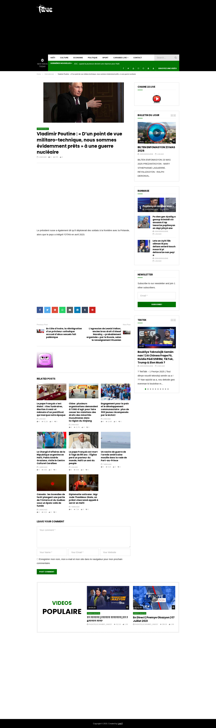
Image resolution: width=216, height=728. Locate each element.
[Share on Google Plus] (55, 310)
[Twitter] (128, 68)
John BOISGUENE (146, 154)
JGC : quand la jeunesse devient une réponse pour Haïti (96, 64)
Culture (64, 58)
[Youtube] (133, 68)
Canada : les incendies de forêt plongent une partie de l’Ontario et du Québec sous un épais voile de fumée (51, 500)
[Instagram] (138, 68)
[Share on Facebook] (40, 310)
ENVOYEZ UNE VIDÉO (167, 68)
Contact (137, 58)
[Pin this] (92, 310)
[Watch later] (143, 68)
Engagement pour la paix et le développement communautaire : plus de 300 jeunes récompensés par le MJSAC (115, 409)
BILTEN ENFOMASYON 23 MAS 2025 (156, 149)
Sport (105, 58)
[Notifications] (148, 68)
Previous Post (42, 325)
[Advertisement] (133, 27)
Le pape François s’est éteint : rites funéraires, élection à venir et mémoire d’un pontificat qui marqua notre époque (51, 409)
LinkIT (120, 723)
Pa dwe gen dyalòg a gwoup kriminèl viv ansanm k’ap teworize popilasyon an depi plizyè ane (164, 222)
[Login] (153, 68)
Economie (78, 58)
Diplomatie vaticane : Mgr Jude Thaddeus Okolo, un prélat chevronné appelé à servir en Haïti (83, 498)
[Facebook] (123, 68)
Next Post (126, 325)
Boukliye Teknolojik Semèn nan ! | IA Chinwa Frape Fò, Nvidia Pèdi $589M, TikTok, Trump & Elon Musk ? (156, 357)
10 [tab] (168, 389)
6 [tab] (158, 389)
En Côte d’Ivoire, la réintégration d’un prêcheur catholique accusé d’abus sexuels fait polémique (64, 333)
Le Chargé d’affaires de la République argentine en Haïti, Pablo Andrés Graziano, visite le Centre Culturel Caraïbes (51, 457)
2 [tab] (148, 389)
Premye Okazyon (94, 613)
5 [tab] (155, 389)
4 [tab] (153, 389)
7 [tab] (160, 389)
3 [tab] (150, 389)
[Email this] (70, 310)
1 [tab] (145, 389)
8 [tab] (163, 389)
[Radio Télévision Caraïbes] (44, 8)
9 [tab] (165, 389)
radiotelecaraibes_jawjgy (100, 624)
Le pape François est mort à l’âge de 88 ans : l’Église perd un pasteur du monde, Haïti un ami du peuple (83, 457)
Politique (92, 58)
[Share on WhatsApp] (62, 310)
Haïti (52, 58)
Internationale (49, 74)
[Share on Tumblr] (85, 310)
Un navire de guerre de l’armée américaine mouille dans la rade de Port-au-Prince (114, 456)
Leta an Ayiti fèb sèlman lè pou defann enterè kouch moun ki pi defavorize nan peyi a (164, 248)
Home (39, 74)
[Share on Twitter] (47, 310)
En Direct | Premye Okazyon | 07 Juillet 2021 (153, 619)
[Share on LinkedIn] (77, 310)
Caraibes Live (120, 58)
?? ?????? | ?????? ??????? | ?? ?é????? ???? (107, 619)
